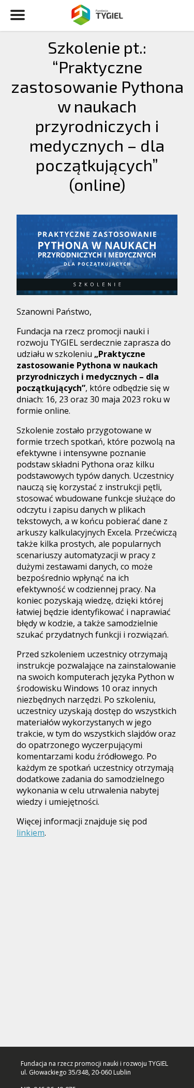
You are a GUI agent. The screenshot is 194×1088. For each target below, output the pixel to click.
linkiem (30, 832)
